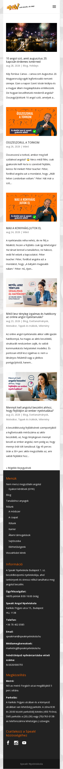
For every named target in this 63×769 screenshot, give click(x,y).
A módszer (14, 511)
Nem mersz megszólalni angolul (23, 484)
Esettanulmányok (38, 321)
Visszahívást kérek (16, 552)
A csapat (13, 517)
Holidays (33, 65)
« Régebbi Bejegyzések (18, 467)
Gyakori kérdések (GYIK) (22, 489)
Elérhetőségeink (17, 546)
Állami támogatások (19, 535)
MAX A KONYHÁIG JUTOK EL (23, 228)
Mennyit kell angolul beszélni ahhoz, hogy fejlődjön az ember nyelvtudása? (30, 409)
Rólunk (9, 506)
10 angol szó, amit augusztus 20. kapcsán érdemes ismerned (26, 60)
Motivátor (11, 325)
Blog (25, 65)
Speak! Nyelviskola (31, 763)
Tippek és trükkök (27, 325)
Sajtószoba (15, 541)
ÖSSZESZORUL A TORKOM (22, 142)
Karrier (12, 529)
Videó (26, 146)
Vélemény (44, 325)
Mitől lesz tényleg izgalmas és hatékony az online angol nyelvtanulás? (31, 315)
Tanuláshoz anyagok (17, 500)
